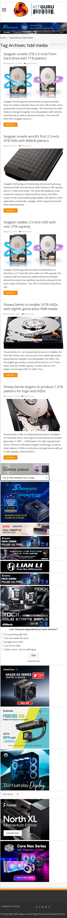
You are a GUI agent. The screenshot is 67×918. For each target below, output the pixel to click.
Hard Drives (31, 63)
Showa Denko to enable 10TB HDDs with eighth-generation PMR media (31, 306)
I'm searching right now (16, 634)
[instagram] (49, 907)
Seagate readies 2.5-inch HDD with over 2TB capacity (30, 224)
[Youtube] (46, 907)
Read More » (11, 124)
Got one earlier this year (17, 638)
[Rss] (37, 907)
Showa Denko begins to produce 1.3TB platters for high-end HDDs (33, 389)
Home (3, 37)
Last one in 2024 (12, 645)
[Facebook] (40, 907)
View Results (33, 661)
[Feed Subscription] (65, 44)
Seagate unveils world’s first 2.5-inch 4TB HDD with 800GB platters (31, 138)
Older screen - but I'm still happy (20, 649)
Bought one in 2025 (14, 641)
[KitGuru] (33, 8)
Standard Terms (57, 913)
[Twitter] (42, 907)
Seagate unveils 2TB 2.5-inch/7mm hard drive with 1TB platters (30, 56)
